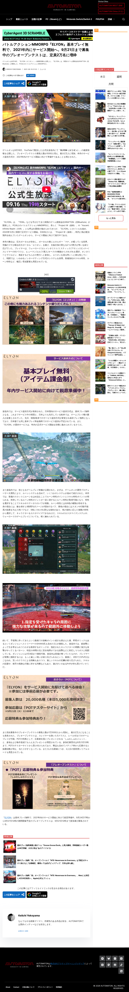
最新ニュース (22, 19)
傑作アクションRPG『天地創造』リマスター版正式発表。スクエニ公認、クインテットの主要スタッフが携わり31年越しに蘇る (116, 95)
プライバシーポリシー (45, 987)
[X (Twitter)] (121, 958)
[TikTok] (121, 965)
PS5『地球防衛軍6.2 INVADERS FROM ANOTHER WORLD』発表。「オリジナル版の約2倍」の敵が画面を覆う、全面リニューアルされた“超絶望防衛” (116, 198)
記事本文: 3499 (23, 931)
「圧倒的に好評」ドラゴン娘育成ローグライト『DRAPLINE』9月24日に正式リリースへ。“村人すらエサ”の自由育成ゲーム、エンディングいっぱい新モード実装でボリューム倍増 (116, 342)
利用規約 (59, 987)
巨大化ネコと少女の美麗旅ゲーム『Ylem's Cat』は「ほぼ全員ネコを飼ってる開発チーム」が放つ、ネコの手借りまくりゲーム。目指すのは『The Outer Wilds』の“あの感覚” (116, 110)
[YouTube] (102, 958)
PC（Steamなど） (54, 19)
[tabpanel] (110, 154)
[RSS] (121, 971)
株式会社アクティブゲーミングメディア (67, 963)
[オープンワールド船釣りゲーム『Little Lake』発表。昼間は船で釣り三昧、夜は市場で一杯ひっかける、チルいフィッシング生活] (100, 301)
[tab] (102, 76)
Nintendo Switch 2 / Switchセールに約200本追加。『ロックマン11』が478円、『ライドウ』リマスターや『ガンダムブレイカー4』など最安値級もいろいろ (116, 292)
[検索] (123, 19)
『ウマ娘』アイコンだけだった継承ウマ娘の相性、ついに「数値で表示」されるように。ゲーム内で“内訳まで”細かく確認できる (116, 208)
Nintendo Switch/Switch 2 (79, 19)
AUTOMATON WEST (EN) (110, 5)
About (8, 987)
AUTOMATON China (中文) (111, 11)
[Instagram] (115, 958)
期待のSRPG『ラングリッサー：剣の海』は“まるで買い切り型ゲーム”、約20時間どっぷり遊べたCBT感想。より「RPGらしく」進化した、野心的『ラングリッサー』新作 (116, 135)
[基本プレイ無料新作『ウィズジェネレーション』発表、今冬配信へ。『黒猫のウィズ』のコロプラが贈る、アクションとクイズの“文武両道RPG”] (100, 314)
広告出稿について (28, 987)
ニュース (43, 69)
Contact (16, 987)
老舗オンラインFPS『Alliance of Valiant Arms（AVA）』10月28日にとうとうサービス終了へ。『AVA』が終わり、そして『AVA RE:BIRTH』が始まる (116, 279)
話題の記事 (37, 19)
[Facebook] (115, 965)
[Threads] (102, 965)
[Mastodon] (108, 965)
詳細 (110, 19)
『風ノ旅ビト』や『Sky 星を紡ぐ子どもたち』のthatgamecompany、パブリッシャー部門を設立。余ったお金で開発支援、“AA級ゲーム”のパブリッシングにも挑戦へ (116, 355)
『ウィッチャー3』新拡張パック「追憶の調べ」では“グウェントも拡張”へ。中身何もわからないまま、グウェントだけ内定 (116, 146)
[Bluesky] (108, 958)
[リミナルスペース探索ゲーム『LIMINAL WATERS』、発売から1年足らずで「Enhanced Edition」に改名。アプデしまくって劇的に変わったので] (100, 377)
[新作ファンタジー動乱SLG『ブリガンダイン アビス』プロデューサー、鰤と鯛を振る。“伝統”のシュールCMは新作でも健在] (100, 389)
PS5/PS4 (100, 19)
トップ (9, 19)
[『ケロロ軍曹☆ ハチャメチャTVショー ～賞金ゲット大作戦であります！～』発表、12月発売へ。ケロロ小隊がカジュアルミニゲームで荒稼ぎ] (100, 364)
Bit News (31, 75)
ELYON (8, 817)
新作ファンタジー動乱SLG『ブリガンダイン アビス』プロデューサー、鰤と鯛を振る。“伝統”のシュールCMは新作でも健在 (116, 390)
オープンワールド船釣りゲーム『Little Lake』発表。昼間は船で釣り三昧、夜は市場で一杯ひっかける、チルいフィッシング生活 (116, 302)
